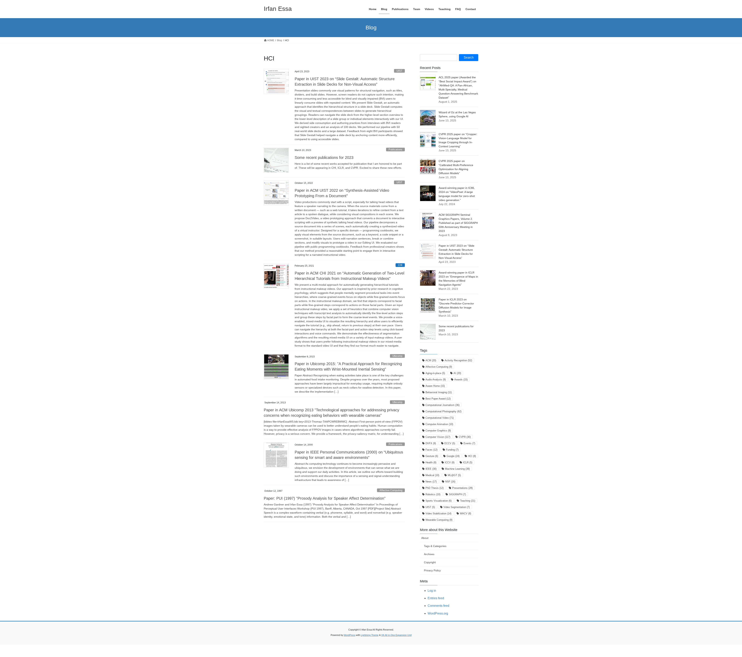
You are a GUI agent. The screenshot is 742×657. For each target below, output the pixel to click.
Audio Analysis (435, 379)
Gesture (431, 456)
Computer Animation (439, 424)
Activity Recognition (458, 360)
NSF (450, 481)
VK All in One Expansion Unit (396, 635)
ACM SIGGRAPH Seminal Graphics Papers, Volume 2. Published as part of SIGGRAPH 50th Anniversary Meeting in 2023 (458, 223)
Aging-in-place (435, 373)
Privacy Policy (432, 570)
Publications (395, 149)
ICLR (467, 462)
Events (469, 443)
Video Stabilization (438, 513)
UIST (399, 70)
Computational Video (439, 417)
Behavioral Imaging (438, 392)
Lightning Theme (370, 635)
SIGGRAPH (457, 494)
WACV (465, 513)
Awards (461, 379)
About (424, 537)
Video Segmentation (456, 507)
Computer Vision (437, 436)
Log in (432, 590)
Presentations (462, 488)
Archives (429, 554)
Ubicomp (397, 355)
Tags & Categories (435, 546)
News (431, 481)
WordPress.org (438, 613)
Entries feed (436, 598)
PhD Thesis (434, 488)
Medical (432, 475)
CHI (400, 265)
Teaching (467, 500)
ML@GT (454, 475)
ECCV (449, 443)
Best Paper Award (438, 398)
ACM (430, 360)
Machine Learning (457, 468)
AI (457, 373)
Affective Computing (391, 490)
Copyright (430, 562)
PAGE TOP (722, 634)
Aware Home (435, 385)
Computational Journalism (442, 405)
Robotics (432, 494)
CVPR (465, 436)
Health (430, 462)
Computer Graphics (438, 430)
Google (453, 456)
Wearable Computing (438, 519)
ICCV (449, 462)
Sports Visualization (438, 500)
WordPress (349, 635)
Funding (452, 449)
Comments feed (438, 605)
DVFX (430, 443)
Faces (431, 449)
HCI (472, 456)
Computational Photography (443, 411)
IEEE (431, 468)
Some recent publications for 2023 (324, 157)
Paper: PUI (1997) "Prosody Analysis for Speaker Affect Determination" (324, 498)
